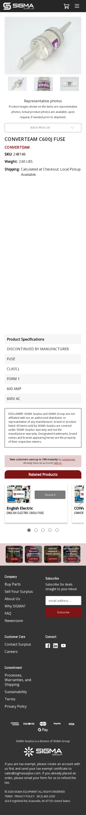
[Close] (80, 23)
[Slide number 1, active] (29, 530)
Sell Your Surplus (19, 591)
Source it (50, 495)
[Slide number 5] (57, 530)
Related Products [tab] (43, 474)
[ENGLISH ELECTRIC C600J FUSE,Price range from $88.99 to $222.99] (19, 494)
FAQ (8, 613)
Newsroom (14, 620)
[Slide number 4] (50, 530)
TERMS (9, 796)
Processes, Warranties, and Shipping (18, 680)
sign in (58, 462)
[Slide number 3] (43, 530)
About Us (12, 598)
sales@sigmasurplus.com (23, 773)
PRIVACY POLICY (25, 796)
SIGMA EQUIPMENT (26, 792)
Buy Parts (13, 584)
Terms (10, 699)
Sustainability (16, 691)
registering (68, 459)
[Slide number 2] (36, 530)
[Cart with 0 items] (66, 6)
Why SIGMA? (15, 606)
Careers (11, 651)
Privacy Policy (16, 706)
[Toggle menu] (77, 6)
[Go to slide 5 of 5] (5, 502)
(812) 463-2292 (46, 796)
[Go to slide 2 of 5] (80, 502)
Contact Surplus (18, 644)
